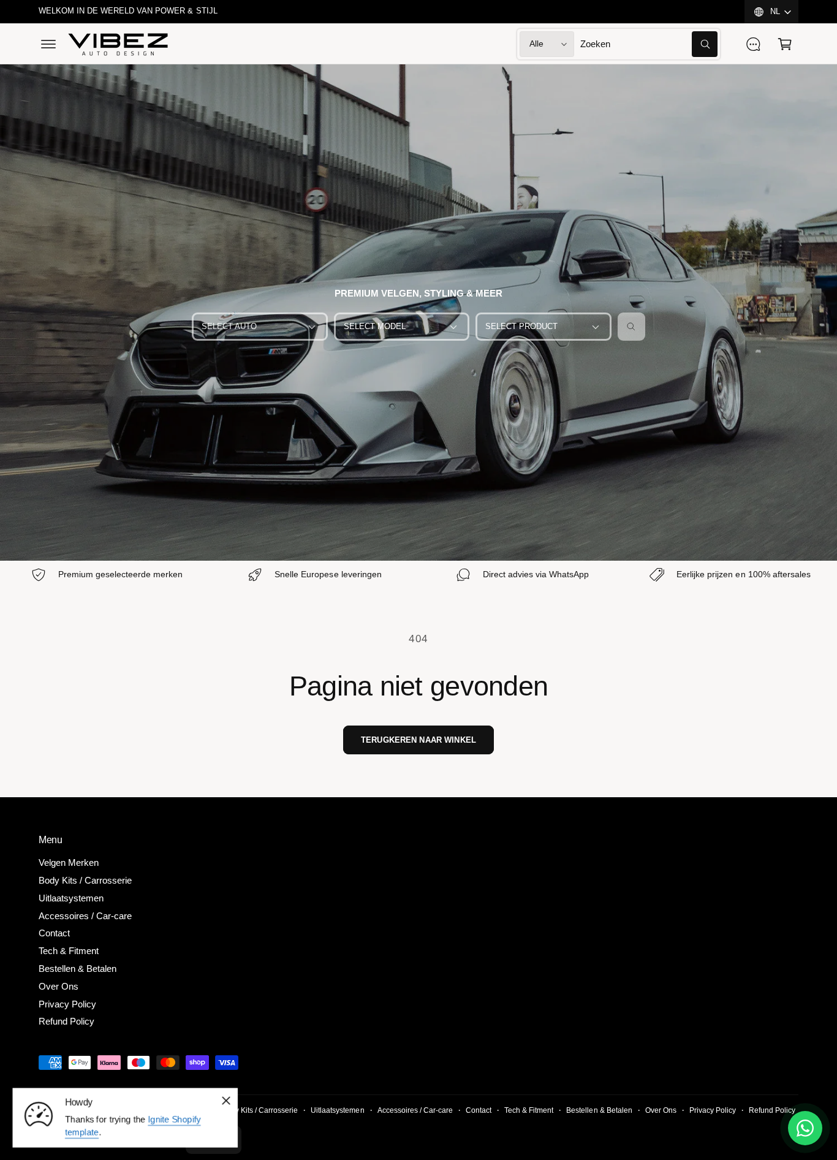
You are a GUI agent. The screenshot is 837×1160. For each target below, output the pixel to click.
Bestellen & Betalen (77, 968)
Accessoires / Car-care (85, 916)
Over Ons (58, 986)
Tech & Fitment (69, 951)
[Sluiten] (226, 1100)
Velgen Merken (69, 862)
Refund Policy (66, 1021)
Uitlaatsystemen (71, 898)
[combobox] (649, 44)
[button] (48, 44)
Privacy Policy (67, 1004)
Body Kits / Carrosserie (85, 880)
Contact (54, 933)
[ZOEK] (632, 327)
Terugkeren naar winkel (418, 740)
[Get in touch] (753, 44)
